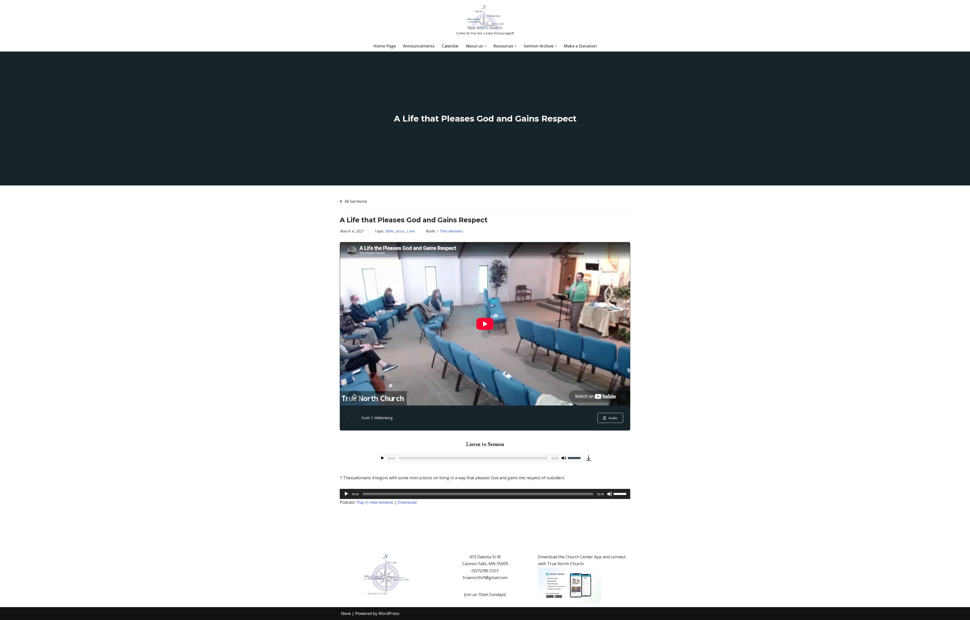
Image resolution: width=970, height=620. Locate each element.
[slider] (575, 457)
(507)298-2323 (485, 571)
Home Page (384, 46)
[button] (485, 46)
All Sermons (355, 201)
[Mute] (563, 458)
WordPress (388, 613)
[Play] (382, 458)
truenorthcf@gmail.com (485, 577)
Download (407, 502)
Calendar (450, 46)
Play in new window (374, 502)
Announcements (419, 46)
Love (411, 231)
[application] (480, 458)
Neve (346, 613)
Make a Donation (580, 46)
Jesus (400, 231)
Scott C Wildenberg (377, 417)
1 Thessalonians (450, 231)
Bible (389, 231)
